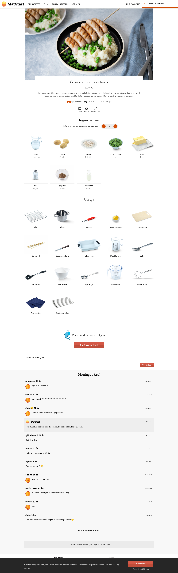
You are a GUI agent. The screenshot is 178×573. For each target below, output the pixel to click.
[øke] (115, 126)
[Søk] (144, 3)
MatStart (13, 4)
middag (90, 88)
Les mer (27, 568)
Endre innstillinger (141, 569)
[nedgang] (104, 126)
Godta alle (140, 564)
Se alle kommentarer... (89, 530)
